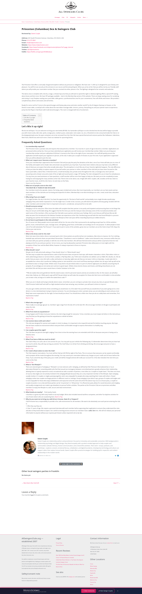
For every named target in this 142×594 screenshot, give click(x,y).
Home (23, 22)
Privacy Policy (59, 543)
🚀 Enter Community (88, 591)
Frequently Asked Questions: (29, 121)
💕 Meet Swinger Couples (106, 591)
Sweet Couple (35, 33)
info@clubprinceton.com (34, 43)
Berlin (91, 575)
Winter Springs (93, 566)
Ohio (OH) (51, 22)
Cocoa (91, 564)
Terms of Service (60, 545)
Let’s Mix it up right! (29, 117)
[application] (86, 17)
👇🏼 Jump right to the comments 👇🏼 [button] (71, 464)
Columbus (62, 22)
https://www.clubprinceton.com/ (38, 45)
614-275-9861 (31, 40)
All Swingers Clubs (71, 12)
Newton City (93, 570)
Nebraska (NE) (93, 568)
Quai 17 (116, 483)
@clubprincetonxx (33, 49)
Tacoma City (93, 582)
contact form (110, 543)
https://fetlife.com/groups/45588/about (39, 52)
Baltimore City (93, 580)
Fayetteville (92, 573)
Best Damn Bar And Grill (30, 483)
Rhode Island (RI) (94, 577)
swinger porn (72, 576)
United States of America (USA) (41, 22)
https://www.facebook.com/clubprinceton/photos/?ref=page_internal (51, 47)
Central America (29, 22)
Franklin (57, 22)
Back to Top (29, 231)
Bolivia (91, 584)
